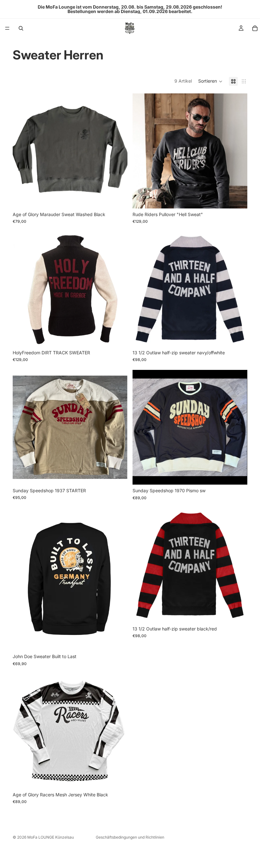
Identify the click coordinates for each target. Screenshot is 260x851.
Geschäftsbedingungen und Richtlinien (130, 837)
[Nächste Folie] (117, 151)
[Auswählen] (117, 198)
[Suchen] (21, 28)
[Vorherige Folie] (22, 151)
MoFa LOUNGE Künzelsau (50, 837)
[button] (210, 81)
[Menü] (7, 28)
